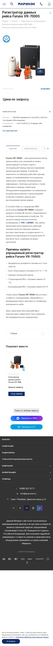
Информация (9, 472)
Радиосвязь (8, 453)
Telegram (20, 508)
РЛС (23, 223)
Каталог (6, 439)
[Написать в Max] (26, 418)
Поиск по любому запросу (26, 410)
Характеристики (30, 148)
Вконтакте (13, 508)
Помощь (6, 479)
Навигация (8, 446)
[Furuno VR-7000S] (26, 62)
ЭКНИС (30, 223)
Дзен (33, 508)
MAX (39, 508)
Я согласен (11, 641)
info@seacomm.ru (28, 493)
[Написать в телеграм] (26, 429)
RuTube (26, 508)
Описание (13, 148)
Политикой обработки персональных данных (32, 637)
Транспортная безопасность (17, 459)
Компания (7, 466)
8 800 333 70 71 (27, 489)
